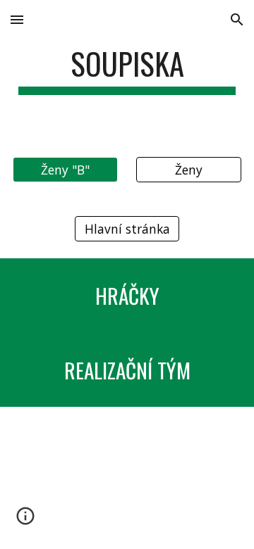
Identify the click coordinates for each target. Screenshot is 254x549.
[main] (127, 70)
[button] (17, 19)
